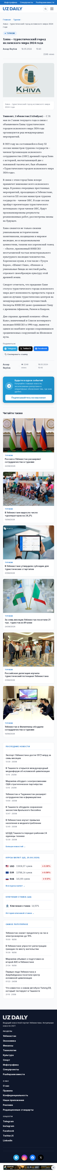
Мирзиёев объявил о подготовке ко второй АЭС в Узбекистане (25, 960)
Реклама (8, 1105)
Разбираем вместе (45, 2)
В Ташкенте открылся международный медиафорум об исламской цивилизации (28, 769)
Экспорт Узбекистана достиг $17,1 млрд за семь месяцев (28, 756)
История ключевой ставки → (20, 913)
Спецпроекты (26, 2)
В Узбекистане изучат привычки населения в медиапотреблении (23, 821)
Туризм (16, 19)
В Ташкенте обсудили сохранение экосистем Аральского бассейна (24, 808)
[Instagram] (24, 1157)
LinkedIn (7, 1140)
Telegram (11, 348)
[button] (45, 8)
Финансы (8, 1045)
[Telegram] (16, 1157)
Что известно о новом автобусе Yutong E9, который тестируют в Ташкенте (28, 989)
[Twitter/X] (41, 1157)
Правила (8, 1090)
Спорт (6, 1060)
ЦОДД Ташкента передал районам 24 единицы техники (26, 834)
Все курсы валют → (15, 886)
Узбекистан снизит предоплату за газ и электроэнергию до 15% (27, 934)
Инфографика (10, 2)
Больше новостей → (16, 846)
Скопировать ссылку (17, 354)
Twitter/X (27, 348)
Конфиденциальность (15, 1095)
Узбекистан (9, 1036)
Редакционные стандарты (18, 1109)
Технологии (9, 1050)
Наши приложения (13, 1100)
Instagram (8, 1126)
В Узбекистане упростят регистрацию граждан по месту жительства (26, 947)
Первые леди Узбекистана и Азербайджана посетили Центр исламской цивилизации (23, 975)
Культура (8, 1055)
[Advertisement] (28, 1167)
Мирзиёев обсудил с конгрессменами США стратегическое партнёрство (26, 782)
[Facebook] (33, 1157)
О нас (6, 1085)
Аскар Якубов (10, 49)
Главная (7, 19)
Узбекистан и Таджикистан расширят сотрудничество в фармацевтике (26, 795)
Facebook (42, 348)
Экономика (9, 1040)
